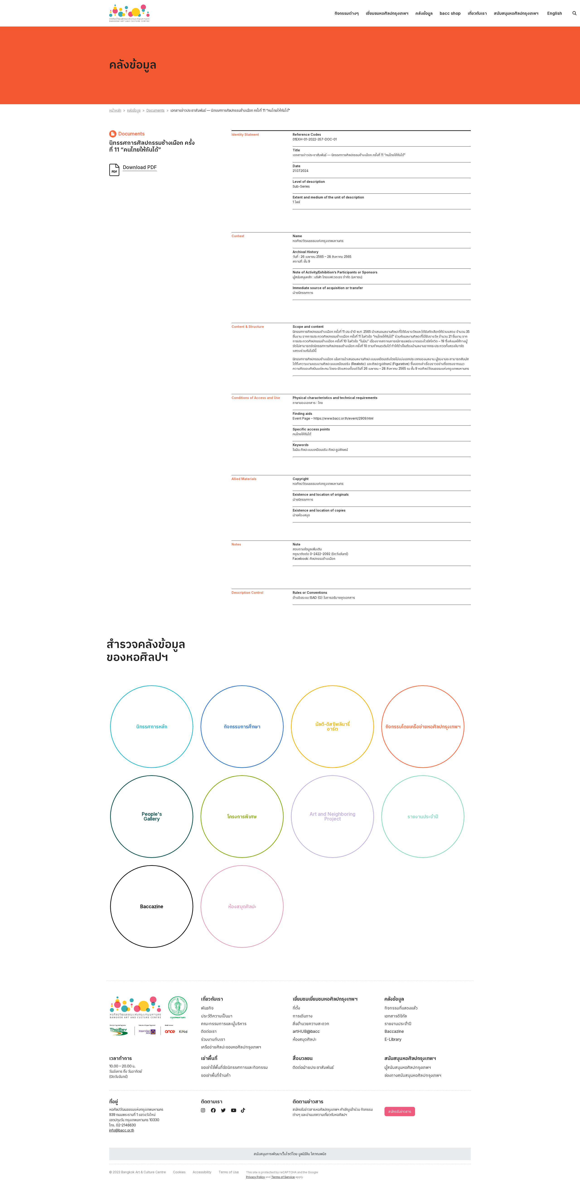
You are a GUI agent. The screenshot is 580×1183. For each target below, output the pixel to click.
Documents (155, 110)
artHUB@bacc (306, 1031)
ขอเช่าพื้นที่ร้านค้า (216, 1075)
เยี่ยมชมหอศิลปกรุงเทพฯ (387, 13)
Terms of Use (229, 1172)
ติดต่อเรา (209, 1031)
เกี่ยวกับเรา (477, 13)
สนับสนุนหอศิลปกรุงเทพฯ (516, 13)
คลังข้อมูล (424, 13)
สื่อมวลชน (303, 1058)
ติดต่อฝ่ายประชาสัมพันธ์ (313, 1067)
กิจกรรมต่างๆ (347, 13)
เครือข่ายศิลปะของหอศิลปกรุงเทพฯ (231, 1047)
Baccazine (394, 1031)
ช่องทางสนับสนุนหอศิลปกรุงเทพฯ (412, 1075)
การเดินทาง (302, 1016)
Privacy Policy (255, 1177)
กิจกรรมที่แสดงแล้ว (401, 1008)
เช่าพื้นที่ (209, 1058)
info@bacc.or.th (121, 1130)
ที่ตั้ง (296, 1008)
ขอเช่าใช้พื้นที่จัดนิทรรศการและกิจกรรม (234, 1067)
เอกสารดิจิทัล (395, 1016)
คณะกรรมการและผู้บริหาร (223, 1023)
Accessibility (202, 1172)
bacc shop (450, 13)
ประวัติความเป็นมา (216, 1016)
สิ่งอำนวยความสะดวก (311, 1023)
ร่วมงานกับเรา (213, 1039)
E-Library (392, 1039)
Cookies (179, 1172)
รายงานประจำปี (397, 1023)
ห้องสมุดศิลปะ (305, 1039)
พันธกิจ (207, 1008)
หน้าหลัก (115, 110)
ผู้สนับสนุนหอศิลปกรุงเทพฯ (407, 1067)
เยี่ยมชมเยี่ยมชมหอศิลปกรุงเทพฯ (325, 999)
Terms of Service (283, 1177)
